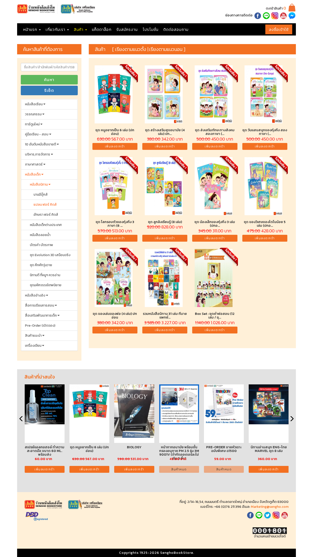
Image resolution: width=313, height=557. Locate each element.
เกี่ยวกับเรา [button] (56, 29)
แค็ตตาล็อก (102, 29)
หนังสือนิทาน (39, 184)
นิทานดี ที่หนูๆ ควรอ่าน (45, 275)
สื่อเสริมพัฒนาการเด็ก (41, 315)
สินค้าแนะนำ (33, 335)
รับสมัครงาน (127, 29)
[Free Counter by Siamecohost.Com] (270, 530)
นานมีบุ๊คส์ (41, 194)
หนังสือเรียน (34, 104)
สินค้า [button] (79, 29)
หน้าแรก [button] (30, 29)
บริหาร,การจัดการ (38, 154)
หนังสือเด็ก (33, 174)
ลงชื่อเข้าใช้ (279, 29)
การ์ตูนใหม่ (32, 124)
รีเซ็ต (49, 90)
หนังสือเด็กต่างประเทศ (46, 224)
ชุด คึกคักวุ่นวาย (41, 265)
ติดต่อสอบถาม (176, 29)
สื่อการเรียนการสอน (40, 305)
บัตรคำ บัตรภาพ (41, 245)
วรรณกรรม (33, 114)
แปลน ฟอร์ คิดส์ (45, 204)
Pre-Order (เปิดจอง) (40, 325)
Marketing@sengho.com (270, 506)
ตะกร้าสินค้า (276, 8)
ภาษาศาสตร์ (34, 164)
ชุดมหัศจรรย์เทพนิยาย (45, 285)
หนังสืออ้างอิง (35, 295)
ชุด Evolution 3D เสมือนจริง (50, 255)
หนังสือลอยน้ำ (40, 234)
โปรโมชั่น (150, 29)
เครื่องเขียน (33, 345)
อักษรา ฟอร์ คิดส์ (46, 214)
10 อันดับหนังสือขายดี (41, 144)
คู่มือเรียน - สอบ (37, 134)
